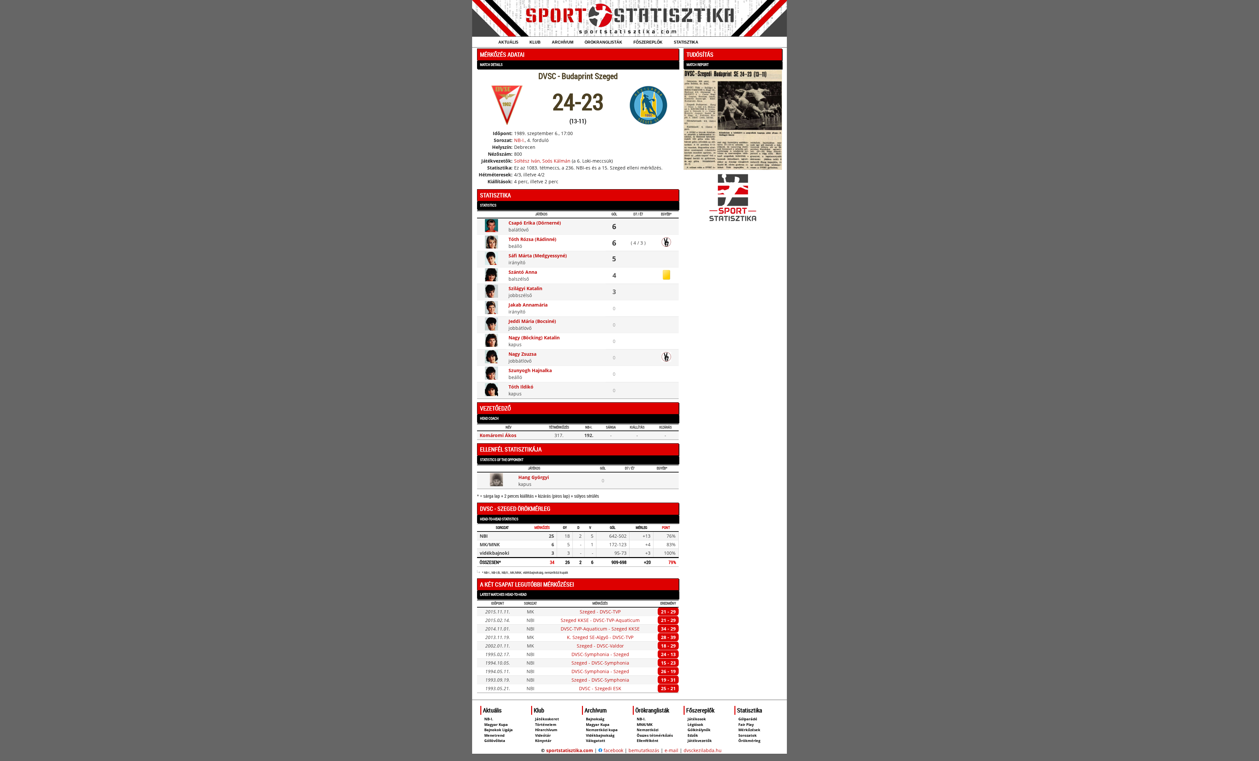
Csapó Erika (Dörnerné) (535, 223)
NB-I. (519, 140)
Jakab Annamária (528, 305)
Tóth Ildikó (521, 387)
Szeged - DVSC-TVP (600, 612)
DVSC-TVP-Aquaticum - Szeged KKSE (600, 629)
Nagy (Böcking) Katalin (534, 337)
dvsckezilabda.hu (703, 750)
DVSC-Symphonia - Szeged (600, 654)
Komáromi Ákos (498, 435)
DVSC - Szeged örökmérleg (515, 508)
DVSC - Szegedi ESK (600, 688)
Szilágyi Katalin (525, 288)
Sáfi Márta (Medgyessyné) (538, 255)
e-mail (671, 750)
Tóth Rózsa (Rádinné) (532, 239)
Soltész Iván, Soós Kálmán (542, 161)
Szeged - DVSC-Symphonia (600, 663)
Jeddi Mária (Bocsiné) (532, 321)
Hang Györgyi (533, 477)
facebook (612, 750)
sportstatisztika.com (569, 750)
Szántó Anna (523, 272)
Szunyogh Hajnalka (530, 370)
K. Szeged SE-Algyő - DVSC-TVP (600, 637)
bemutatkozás (644, 750)
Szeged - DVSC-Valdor (600, 646)
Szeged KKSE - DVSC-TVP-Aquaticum (600, 620)
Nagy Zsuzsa (522, 354)
